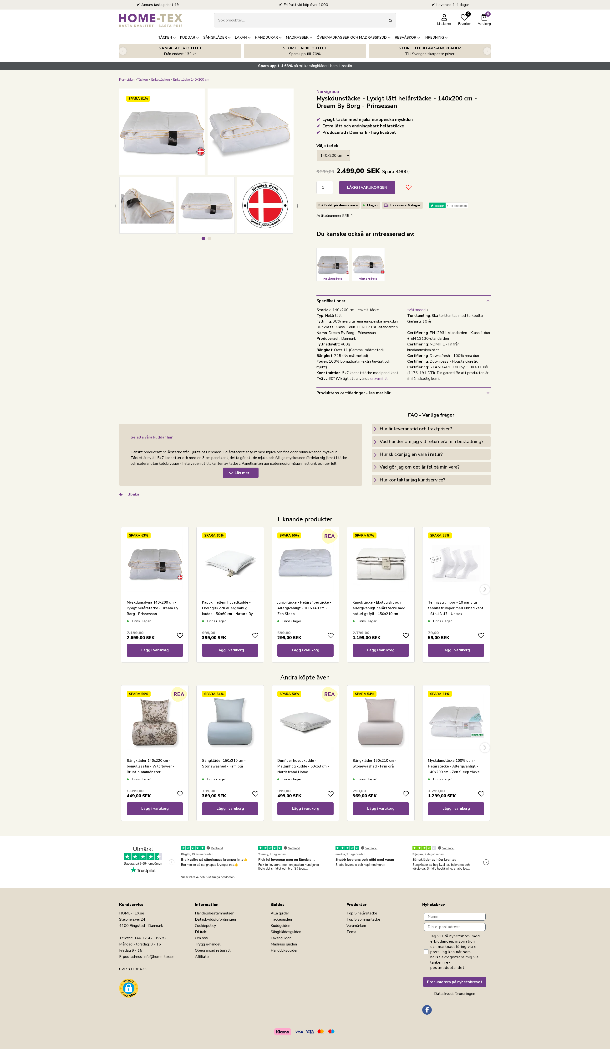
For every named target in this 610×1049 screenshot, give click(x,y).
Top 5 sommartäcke (363, 919)
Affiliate (202, 956)
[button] (203, 238)
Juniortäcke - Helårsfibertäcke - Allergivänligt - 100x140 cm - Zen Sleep (304, 608)
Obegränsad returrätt (213, 950)
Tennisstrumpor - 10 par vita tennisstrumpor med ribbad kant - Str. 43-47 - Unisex (455, 608)
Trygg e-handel (208, 944)
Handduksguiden (284, 950)
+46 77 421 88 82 (150, 938)
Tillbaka (131, 494)
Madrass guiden (284, 944)
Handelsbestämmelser (214, 913)
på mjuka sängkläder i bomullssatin (305, 65)
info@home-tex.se (159, 956)
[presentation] (123, 51)
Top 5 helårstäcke (361, 913)
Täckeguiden (281, 919)
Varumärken (356, 925)
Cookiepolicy (205, 925)
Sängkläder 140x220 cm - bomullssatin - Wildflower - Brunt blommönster (150, 766)
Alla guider (280, 913)
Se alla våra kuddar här (152, 437)
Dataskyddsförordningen (215, 919)
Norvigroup (327, 91)
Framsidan (127, 79)
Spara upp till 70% (305, 51)
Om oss (201, 938)
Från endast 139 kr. (180, 51)
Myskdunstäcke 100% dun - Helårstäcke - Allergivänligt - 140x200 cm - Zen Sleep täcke (454, 766)
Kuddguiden (280, 925)
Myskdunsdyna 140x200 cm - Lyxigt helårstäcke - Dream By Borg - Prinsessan (152, 608)
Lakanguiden (281, 938)
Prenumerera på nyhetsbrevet (454, 982)
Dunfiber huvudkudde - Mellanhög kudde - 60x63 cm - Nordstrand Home (303, 766)
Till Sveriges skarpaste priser (430, 51)
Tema (351, 931)
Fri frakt (201, 931)
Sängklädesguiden (286, 931)
